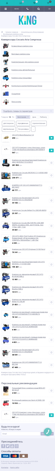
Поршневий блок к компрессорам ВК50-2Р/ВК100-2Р (28, 389)
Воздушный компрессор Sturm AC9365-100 (28, 400)
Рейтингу (43, 117)
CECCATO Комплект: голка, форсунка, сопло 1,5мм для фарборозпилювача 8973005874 (28, 413)
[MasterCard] (14, 456)
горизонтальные (38, 123)
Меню (16, 9)
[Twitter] (8, 446)
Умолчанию (21, 117)
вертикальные (8, 129)
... (33, 129)
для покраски (8, 123)
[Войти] (7, 3)
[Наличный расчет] (23, 456)
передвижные (23, 123)
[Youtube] (12, 446)
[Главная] (2, 32)
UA (49, 9)
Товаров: (4, 117)
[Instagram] (17, 446)
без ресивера (23, 129)
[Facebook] (3, 446)
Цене (34, 117)
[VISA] (5, 456)
